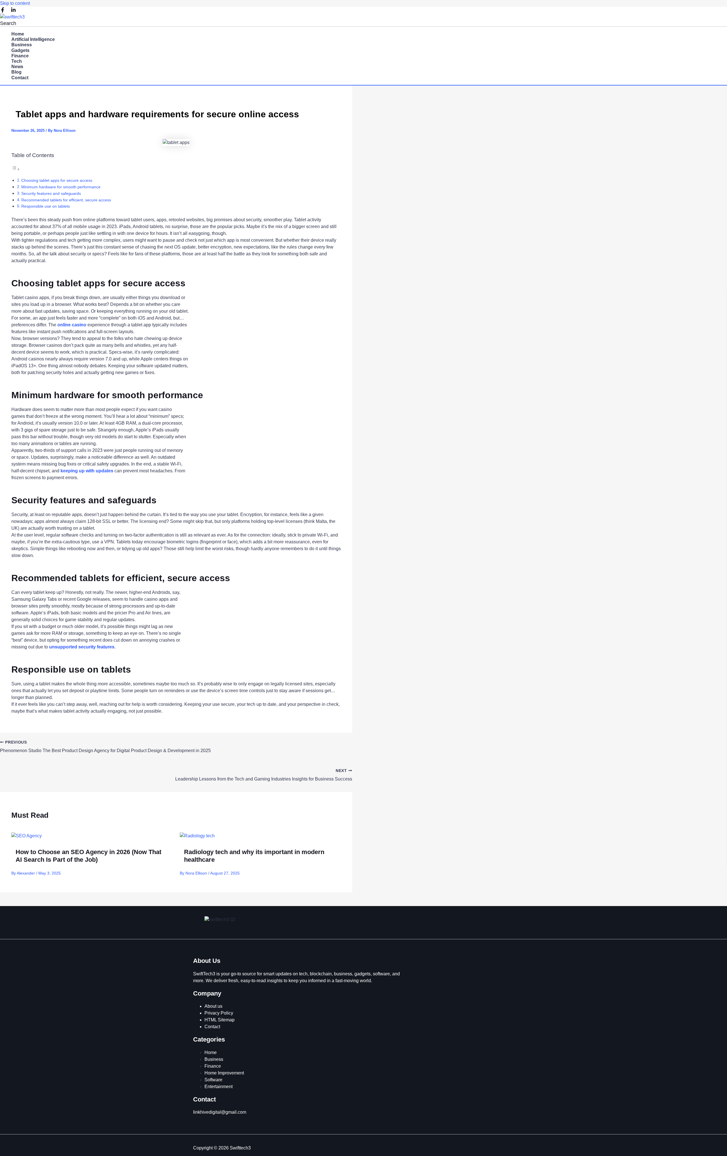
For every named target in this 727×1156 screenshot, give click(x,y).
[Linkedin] (13, 11)
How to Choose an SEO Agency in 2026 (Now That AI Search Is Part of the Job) (88, 855)
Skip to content (15, 3)
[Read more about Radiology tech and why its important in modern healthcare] (197, 835)
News (17, 66)
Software (213, 1079)
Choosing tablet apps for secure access (56, 180)
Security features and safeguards (51, 193)
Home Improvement (224, 1073)
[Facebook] (2, 11)
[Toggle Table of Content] (15, 169)
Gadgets (20, 50)
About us (213, 1006)
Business (21, 44)
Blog (16, 72)
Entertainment (218, 1086)
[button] (8, 23)
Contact (19, 77)
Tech (16, 61)
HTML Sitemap (219, 1019)
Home (17, 34)
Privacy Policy (218, 1013)
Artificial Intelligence (33, 39)
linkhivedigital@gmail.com (219, 1112)
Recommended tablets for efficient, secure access (66, 200)
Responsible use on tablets (45, 206)
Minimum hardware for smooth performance (61, 187)
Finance (20, 55)
